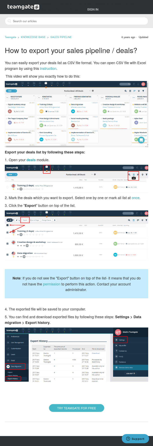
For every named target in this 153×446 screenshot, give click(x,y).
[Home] (23, 7)
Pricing (45, 3)
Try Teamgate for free (76, 408)
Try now (84, 3)
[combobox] (76, 21)
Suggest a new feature (116, 3)
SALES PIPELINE (61, 37)
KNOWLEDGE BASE (33, 37)
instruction (48, 68)
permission (51, 283)
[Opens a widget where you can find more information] (135, 439)
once (135, 197)
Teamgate (10, 37)
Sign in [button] (92, 9)
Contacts (65, 3)
